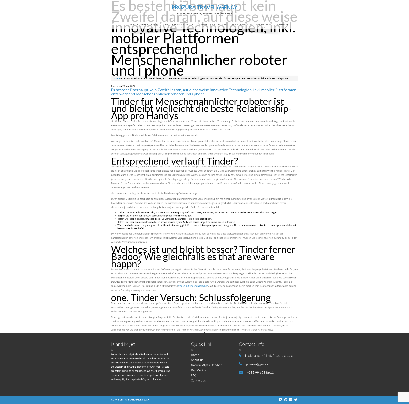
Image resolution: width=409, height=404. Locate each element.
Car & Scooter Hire (242, 24)
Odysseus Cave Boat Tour (211, 24)
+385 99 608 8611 (260, 372)
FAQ (194, 375)
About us (197, 360)
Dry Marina (198, 370)
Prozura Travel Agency (204, 10)
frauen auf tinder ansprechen (193, 285)
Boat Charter (139, 24)
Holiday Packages (181, 24)
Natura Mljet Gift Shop (206, 365)
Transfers (281, 24)
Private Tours (159, 24)
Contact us (198, 380)
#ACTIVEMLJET (264, 24)
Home (124, 24)
